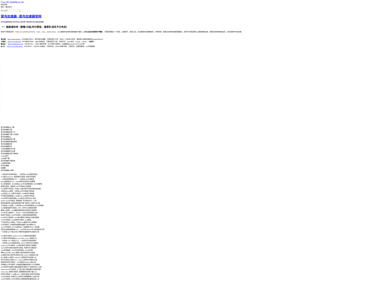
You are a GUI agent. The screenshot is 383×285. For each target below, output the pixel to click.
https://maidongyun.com (15, 44)
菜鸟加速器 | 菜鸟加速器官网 (21, 16)
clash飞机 (20, 2)
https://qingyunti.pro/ (14, 39)
